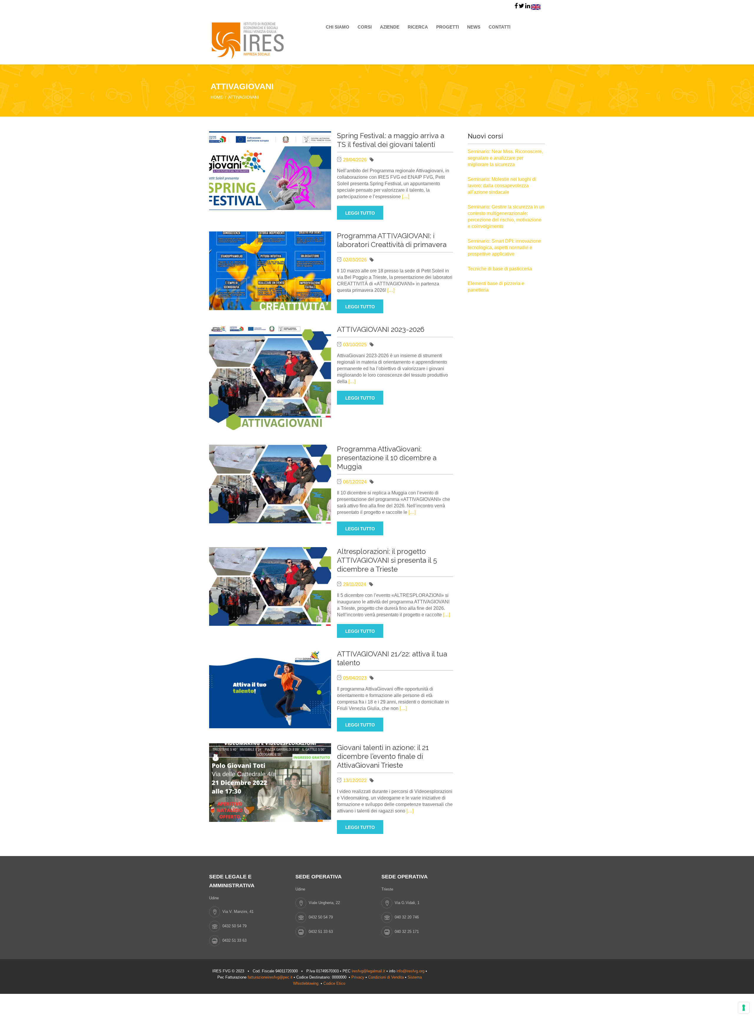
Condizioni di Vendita (386, 977)
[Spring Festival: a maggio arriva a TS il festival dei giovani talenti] (270, 170)
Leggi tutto (360, 213)
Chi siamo (337, 26)
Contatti (499, 26)
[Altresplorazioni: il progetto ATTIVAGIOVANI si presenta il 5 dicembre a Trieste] (270, 585)
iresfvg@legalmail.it (368, 971)
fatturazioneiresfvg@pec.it (270, 977)
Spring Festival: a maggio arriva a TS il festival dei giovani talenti (390, 140)
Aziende (389, 26)
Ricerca (418, 26)
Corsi (365, 26)
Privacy (357, 977)
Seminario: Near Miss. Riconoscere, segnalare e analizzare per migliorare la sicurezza (505, 158)
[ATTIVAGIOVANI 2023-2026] (270, 377)
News (473, 26)
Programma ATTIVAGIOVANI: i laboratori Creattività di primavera (392, 240)
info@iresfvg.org (410, 971)
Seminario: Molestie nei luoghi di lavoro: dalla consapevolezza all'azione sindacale (502, 186)
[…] (405, 196)
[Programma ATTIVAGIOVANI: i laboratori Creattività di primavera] (270, 270)
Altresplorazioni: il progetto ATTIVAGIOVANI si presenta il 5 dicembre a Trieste (387, 560)
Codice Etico (334, 983)
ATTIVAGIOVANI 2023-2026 (380, 329)
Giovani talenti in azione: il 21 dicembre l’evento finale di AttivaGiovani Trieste (383, 756)
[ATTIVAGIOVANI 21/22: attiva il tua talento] (270, 688)
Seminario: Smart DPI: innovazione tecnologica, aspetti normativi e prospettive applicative (504, 247)
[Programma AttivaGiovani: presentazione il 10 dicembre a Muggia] (270, 483)
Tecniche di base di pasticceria (500, 268)
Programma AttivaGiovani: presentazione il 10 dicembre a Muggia (386, 458)
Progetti (447, 26)
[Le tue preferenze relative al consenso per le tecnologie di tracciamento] (743, 1007)
